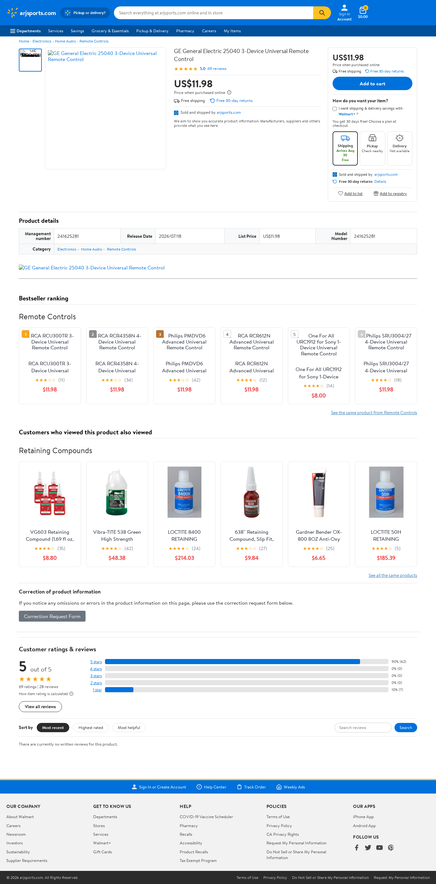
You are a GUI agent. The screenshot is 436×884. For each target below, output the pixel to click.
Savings (77, 31)
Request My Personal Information (297, 843)
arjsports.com (229, 112)
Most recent (53, 727)
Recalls (186, 834)
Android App (364, 825)
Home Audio (65, 41)
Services (55, 31)
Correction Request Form (52, 616)
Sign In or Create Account (162, 787)
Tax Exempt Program (198, 860)
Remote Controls (94, 41)
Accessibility (191, 843)
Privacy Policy (279, 825)
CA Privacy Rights (283, 834)
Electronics (42, 41)
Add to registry (393, 193)
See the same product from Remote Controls (374, 412)
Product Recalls (194, 852)
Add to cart (372, 83)
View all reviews (40, 706)
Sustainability (18, 852)
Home (24, 41)
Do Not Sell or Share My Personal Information (330, 877)
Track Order (255, 787)
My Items (232, 31)
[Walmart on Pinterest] (391, 848)
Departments (29, 31)
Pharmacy (185, 31)
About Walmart (20, 816)
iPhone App (363, 816)
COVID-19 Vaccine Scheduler (206, 816)
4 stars (96, 668)
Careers (209, 31)
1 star (97, 689)
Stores (99, 825)
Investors (14, 843)
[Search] (322, 12)
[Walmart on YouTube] (379, 848)
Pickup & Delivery (152, 31)
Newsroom (16, 834)
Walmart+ (102, 843)
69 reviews (216, 68)
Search (406, 727)
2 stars (96, 682)
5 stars (96, 661)
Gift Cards (102, 852)
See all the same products (393, 575)
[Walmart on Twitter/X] (368, 848)
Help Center (215, 787)
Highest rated (91, 727)
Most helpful (129, 727)
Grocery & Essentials (110, 31)
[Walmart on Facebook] (356, 848)
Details (380, 181)
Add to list (353, 193)
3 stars (96, 675)
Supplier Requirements (26, 860)
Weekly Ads (294, 787)
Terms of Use (278, 816)
